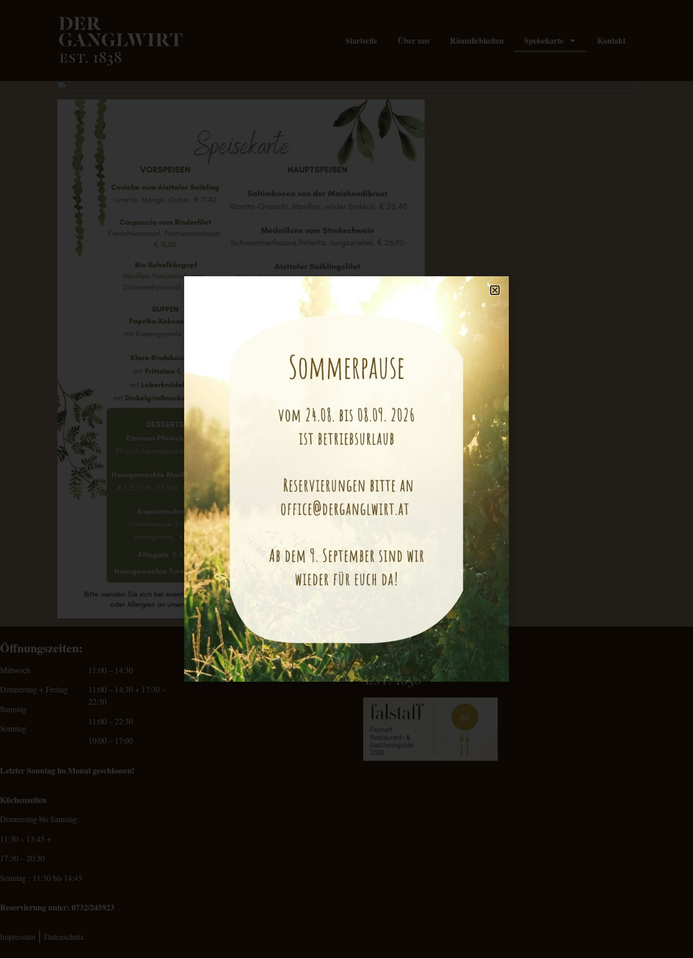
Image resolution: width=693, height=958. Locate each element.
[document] (346, 479)
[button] (495, 290)
